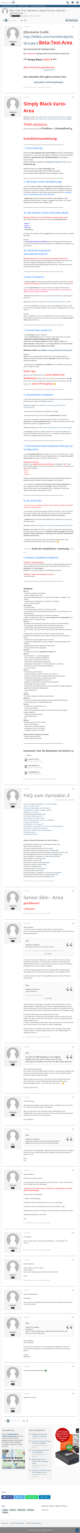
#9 (73, 1170)
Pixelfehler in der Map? (31, 812)
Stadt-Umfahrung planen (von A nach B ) (39, 820)
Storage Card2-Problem (31, 822)
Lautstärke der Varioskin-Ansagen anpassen (38, 810)
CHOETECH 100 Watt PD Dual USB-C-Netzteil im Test (41, 1471)
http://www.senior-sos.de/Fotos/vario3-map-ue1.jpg (52, 117)
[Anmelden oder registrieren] (73, 2)
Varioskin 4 (13, 1510)
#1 (73, 27)
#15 (73, 1393)
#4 (73, 891)
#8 (73, 1129)
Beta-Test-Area (21, 1510)
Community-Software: (40, 1530)
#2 (73, 97)
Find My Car (31, 1510)
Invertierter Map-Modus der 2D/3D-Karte (37, 808)
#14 (73, 1366)
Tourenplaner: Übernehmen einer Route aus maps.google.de (43, 826)
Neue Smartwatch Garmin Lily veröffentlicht (40, 1451)
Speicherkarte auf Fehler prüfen (34, 818)
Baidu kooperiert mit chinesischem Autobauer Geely (40, 1461)
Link (30, 1154)
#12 (73, 1290)
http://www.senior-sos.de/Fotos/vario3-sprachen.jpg (52, 427)
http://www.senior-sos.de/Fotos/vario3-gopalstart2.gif (52, 525)
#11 (73, 1260)
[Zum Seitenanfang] (77, 1530)
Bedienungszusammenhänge (41, 830)
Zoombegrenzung (29, 832)
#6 (73, 1047)
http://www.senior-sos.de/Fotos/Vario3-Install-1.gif (51, 302)
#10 (73, 1233)
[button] (77, 2)
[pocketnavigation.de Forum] (8, 2)
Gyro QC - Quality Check (31, 806)
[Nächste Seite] (25, 20)
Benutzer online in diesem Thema (54, 1506)
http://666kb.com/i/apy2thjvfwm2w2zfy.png (53, 350)
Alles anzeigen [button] (48, 953)
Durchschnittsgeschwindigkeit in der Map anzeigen (40, 804)
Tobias (33, 1438)
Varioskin (5, 1510)
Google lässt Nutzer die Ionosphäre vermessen (39, 1435)
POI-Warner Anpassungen (32, 816)
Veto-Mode (27, 830)
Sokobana (5, 1512)
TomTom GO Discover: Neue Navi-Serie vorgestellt (41, 1442)
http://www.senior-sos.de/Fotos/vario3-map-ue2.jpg (52, 119)
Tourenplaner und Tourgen (32, 824)
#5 (73, 923)
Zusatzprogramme (30, 834)
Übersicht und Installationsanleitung (36, 828)
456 (22, 20)
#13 (73, 1317)
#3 (73, 789)
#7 (73, 1097)
